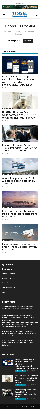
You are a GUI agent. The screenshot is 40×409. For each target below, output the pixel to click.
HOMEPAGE (27, 41)
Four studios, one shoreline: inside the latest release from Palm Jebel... (19, 213)
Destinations (7, 269)
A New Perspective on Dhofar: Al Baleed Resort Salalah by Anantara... (19, 181)
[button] (3, 15)
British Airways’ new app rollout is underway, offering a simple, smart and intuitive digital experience (18, 80)
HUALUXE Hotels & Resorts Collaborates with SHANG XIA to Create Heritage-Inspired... (19, 115)
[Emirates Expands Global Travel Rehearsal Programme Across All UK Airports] (20, 133)
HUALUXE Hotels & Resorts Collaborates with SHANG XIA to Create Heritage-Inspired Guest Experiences (18, 318)
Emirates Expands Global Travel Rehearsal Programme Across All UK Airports (19, 148)
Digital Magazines (9, 287)
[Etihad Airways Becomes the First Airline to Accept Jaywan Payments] (20, 232)
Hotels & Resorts (7, 108)
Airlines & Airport (8, 72)
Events (4, 292)
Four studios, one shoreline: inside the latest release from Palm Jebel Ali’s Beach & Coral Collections (17, 343)
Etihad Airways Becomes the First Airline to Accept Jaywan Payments (19, 246)
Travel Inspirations (9, 283)
